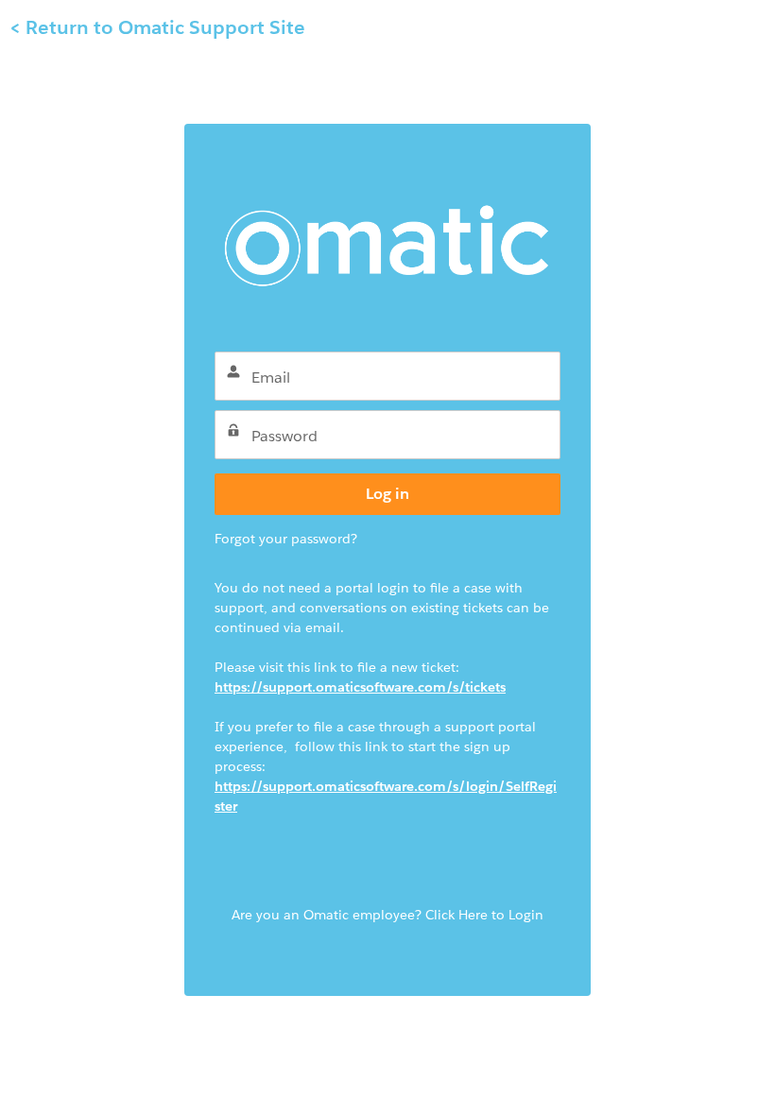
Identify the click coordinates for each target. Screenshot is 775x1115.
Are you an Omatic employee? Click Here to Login (387, 914)
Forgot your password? (286, 538)
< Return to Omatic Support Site (157, 27)
